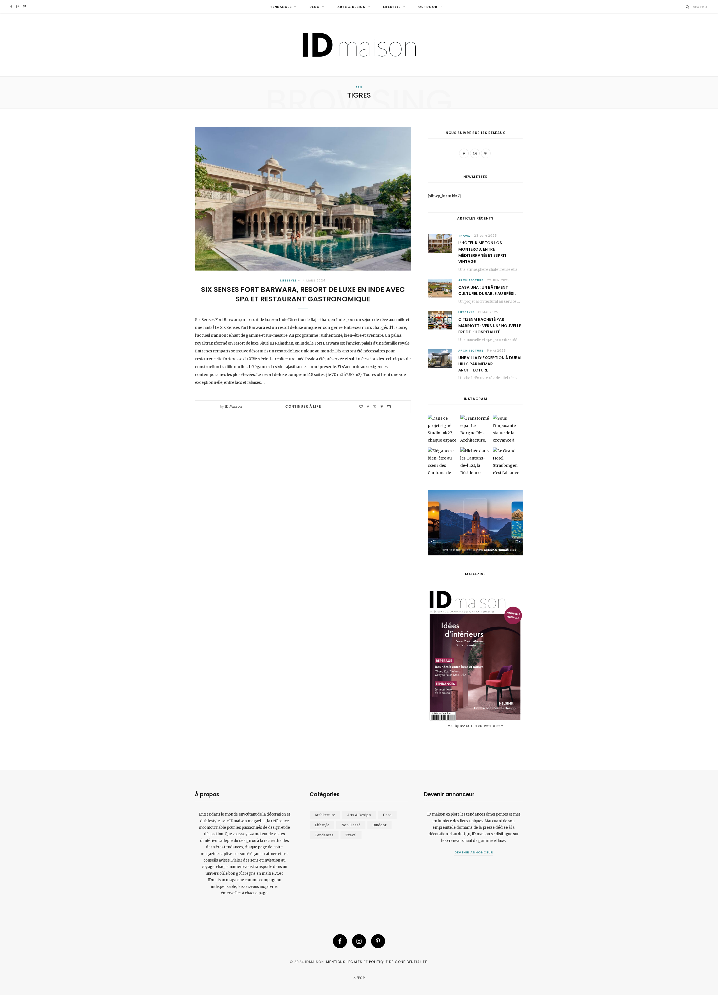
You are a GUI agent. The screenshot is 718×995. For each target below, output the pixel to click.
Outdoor (427, 6)
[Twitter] (375, 406)
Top (360, 978)
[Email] (389, 406)
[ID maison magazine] (359, 45)
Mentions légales (344, 961)
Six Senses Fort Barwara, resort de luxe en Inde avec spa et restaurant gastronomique (303, 294)
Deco (314, 6)
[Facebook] (368, 406)
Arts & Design (351, 6)
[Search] (687, 7)
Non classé (350, 825)
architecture (470, 280)
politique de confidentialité (398, 961)
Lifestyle (392, 6)
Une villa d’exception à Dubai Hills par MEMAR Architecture (489, 364)
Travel (464, 236)
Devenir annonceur (473, 852)
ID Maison (233, 406)
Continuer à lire (303, 406)
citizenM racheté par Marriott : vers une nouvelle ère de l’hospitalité (489, 326)
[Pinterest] (382, 406)
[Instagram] (359, 941)
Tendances (281, 6)
